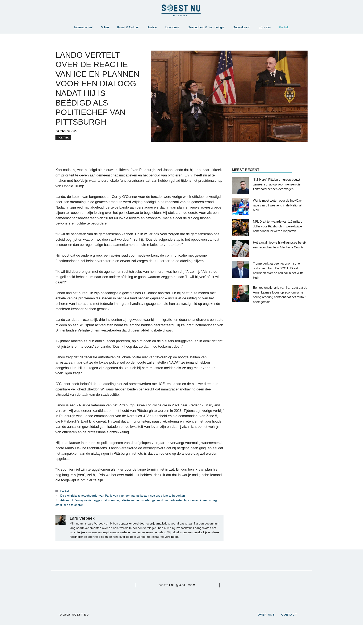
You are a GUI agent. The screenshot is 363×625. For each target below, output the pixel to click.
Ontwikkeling (241, 27)
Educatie (265, 27)
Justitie (152, 27)
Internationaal (83, 27)
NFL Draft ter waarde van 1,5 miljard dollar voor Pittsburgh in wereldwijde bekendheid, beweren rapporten (277, 226)
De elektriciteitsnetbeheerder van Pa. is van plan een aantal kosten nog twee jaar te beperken (122, 495)
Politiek (284, 27)
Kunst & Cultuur (128, 27)
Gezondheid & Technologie (206, 27)
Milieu (105, 27)
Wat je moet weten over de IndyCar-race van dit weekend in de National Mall (277, 205)
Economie (172, 27)
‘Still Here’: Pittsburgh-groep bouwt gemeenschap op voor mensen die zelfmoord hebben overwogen (276, 184)
